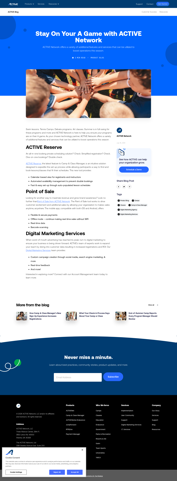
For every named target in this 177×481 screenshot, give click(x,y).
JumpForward (71, 425)
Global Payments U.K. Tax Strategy (92, 476)
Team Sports (101, 448)
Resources (164, 12)
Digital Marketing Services (38, 250)
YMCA (98, 458)
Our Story (155, 411)
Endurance (100, 425)
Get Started (162, 4)
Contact (150, 4)
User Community (127, 415)
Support (139, 4)
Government (100, 429)
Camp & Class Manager (75, 415)
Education (100, 420)
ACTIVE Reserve (33, 163)
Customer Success (149, 12)
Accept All (75, 472)
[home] (13, 4)
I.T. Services (125, 429)
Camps (98, 411)
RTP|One (69, 429)
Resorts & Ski (101, 439)
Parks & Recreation (103, 434)
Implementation (127, 411)
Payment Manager (73, 434)
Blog (153, 425)
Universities (100, 453)
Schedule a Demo (134, 169)
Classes (99, 415)
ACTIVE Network (124, 136)
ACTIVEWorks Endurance (75, 420)
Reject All (57, 472)
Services (41, 4)
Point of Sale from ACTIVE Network (53, 201)
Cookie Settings (16, 472)
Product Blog (97, 58)
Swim (98, 443)
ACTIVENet (70, 411)
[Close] (82, 450)
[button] (29, 4)
